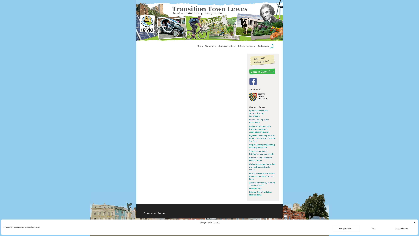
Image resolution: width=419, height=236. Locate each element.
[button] (415, 222)
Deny (374, 229)
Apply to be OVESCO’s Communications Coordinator (258, 113)
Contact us (263, 46)
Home (200, 46)
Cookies (161, 213)
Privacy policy (150, 213)
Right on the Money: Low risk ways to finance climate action (262, 167)
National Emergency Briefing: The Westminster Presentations (262, 185)
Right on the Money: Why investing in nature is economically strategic (260, 129)
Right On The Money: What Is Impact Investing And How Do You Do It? (262, 138)
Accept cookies (345, 229)
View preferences (402, 229)
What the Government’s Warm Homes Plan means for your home (262, 176)
